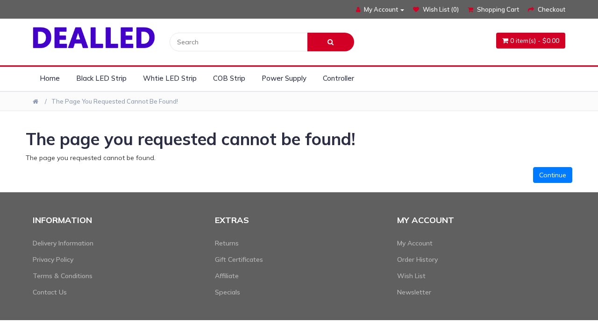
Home (50, 78)
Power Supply (284, 78)
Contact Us (50, 292)
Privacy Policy (53, 259)
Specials (227, 292)
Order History (417, 259)
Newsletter (414, 292)
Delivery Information (63, 243)
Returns (227, 243)
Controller (338, 78)
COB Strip (229, 78)
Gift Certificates (239, 259)
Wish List (411, 276)
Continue (552, 175)
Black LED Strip (101, 78)
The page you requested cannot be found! (114, 101)
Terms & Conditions (63, 276)
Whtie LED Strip (170, 78)
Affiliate (227, 276)
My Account (415, 243)
